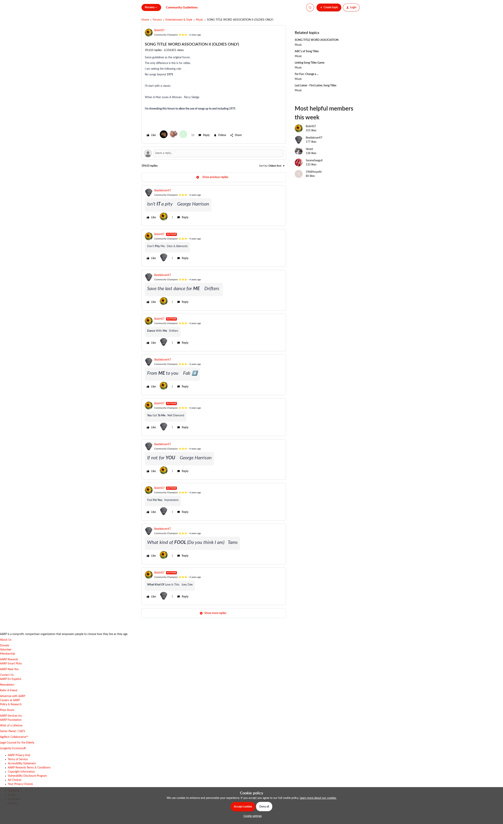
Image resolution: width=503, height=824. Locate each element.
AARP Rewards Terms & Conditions (29, 767)
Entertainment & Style (178, 19)
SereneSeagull (314, 160)
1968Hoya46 (314, 172)
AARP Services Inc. (11, 715)
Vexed (309, 149)
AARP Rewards (9, 659)
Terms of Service (18, 759)
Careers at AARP (10, 700)
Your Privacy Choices (20, 784)
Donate (4, 645)
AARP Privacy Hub (19, 755)
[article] (214, 206)
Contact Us (7, 675)
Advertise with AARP (12, 696)
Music (199, 19)
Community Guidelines (182, 7)
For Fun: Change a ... (307, 74)
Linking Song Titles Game (309, 62)
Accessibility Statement (22, 763)
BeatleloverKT (162, 190)
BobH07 (159, 30)
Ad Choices (14, 780)
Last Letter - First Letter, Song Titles (315, 85)
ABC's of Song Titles (307, 51)
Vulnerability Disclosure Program (27, 776)
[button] (329, 7)
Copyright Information (21, 771)
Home (145, 19)
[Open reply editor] (214, 153)
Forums (157, 19)
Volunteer (6, 649)
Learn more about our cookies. (318, 798)
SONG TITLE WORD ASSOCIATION (317, 40)
